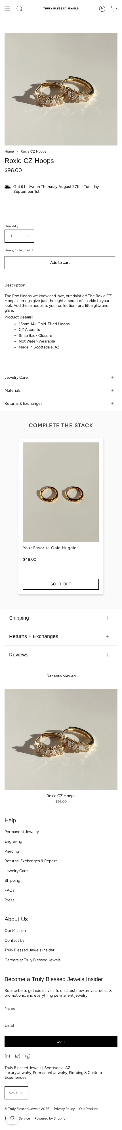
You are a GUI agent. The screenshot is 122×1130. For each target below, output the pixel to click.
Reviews (18, 655)
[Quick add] (11, 784)
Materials (13, 390)
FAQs (9, 890)
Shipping (19, 618)
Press (9, 900)
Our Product (88, 1109)
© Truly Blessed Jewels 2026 (27, 1109)
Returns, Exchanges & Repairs (31, 861)
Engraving (13, 841)
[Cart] (114, 8)
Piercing (12, 851)
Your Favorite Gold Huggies (51, 547)
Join (61, 1041)
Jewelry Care (16, 377)
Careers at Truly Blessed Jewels (33, 960)
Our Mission (15, 930)
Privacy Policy (64, 1109)
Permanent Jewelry (22, 831)
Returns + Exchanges (33, 636)
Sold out (61, 584)
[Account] (102, 8)
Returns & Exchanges (24, 403)
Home (9, 151)
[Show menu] (7, 8)
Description (15, 285)
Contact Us (15, 940)
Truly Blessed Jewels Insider (29, 950)
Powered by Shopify (50, 1118)
